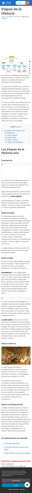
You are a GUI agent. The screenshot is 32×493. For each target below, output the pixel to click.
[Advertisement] (16, 37)
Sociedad (10, 16)
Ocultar (18, 127)
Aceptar (16, 485)
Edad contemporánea (14, 142)
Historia (17, 16)
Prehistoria (10, 133)
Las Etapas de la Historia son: (13, 130)
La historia (5, 86)
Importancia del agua (11, 443)
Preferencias (16, 480)
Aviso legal (22, 489)
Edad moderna (11, 140)
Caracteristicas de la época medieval (17, 453)
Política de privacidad (13, 489)
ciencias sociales (22, 111)
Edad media (10, 137)
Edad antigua (11, 135)
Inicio (3, 16)
